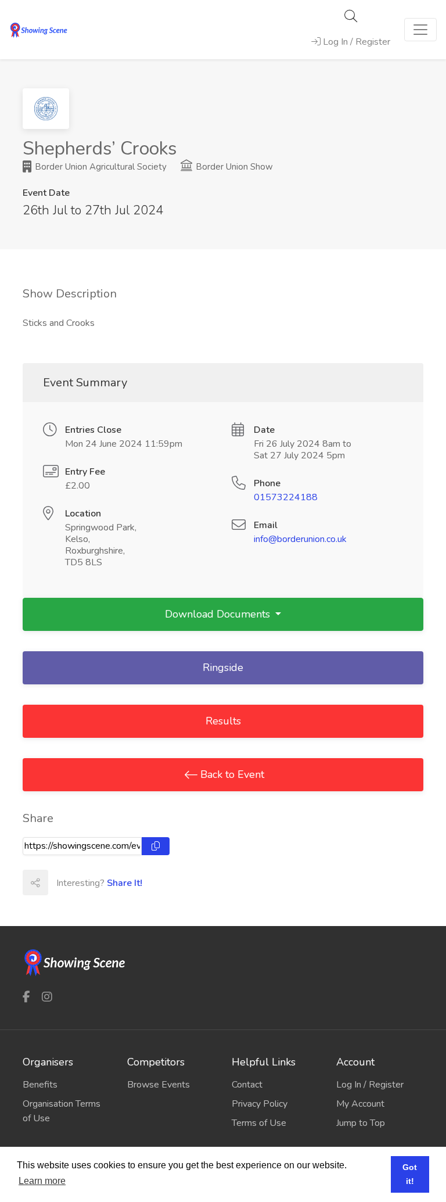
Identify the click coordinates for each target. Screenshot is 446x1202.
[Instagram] (47, 997)
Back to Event (230, 774)
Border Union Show (233, 167)
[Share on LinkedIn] (111, 882)
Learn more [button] (42, 1181)
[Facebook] (26, 997)
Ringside (223, 667)
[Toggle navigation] (420, 29)
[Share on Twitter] (86, 882)
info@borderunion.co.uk (300, 539)
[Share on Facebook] (60, 882)
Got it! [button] (409, 1174)
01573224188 (286, 497)
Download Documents (219, 614)
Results (223, 721)
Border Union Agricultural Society (100, 167)
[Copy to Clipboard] (156, 846)
